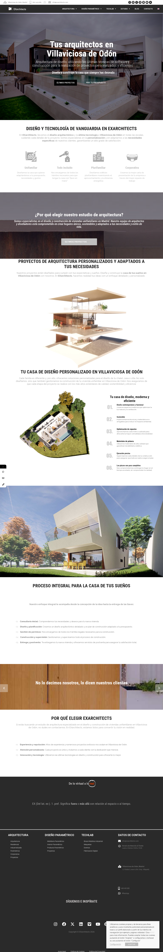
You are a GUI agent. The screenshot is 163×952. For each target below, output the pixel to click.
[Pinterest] (150, 2)
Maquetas (87, 844)
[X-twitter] (136, 2)
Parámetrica (15, 851)
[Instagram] (129, 2)
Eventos (87, 848)
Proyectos (14, 857)
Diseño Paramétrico (90, 9)
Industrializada (16, 848)
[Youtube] (147, 2)
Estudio (124, 9)
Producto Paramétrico (55, 848)
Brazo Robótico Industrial (93, 841)
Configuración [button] (115, 944)
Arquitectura (68, 9)
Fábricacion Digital (91, 851)
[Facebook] (133, 2)
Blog (137, 9)
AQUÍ (152, 932)
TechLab (110, 9)
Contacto (148, 9)
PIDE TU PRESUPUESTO (96, 82)
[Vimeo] (143, 2)
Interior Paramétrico (54, 844)
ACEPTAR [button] (131, 944)
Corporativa (15, 854)
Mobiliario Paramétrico (55, 841)
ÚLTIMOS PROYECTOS (66, 82)
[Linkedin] (140, 2)
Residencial (15, 844)
